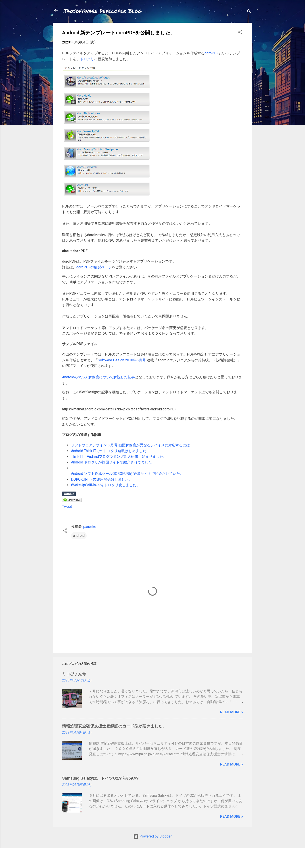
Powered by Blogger (155, 836)
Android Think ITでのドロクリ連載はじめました (108, 451)
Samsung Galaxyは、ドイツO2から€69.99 (100, 778)
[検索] (249, 12)
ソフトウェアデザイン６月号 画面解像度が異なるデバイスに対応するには (130, 445)
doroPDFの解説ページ (94, 267)
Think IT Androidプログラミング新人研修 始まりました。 (119, 456)
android (79, 535)
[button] (240, 32)
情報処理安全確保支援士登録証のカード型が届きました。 (114, 726)
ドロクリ (87, 59)
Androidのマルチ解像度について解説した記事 (98, 377)
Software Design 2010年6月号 (122, 360)
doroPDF (212, 53)
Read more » (231, 712)
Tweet (67, 506)
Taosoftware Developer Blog (103, 10)
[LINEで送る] (72, 501)
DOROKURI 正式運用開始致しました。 (101, 479)
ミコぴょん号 (74, 673)
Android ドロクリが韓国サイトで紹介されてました (111, 462)
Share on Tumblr (69, 494)
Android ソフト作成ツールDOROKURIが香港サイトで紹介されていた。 (127, 473)
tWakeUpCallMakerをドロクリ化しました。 (105, 485)
